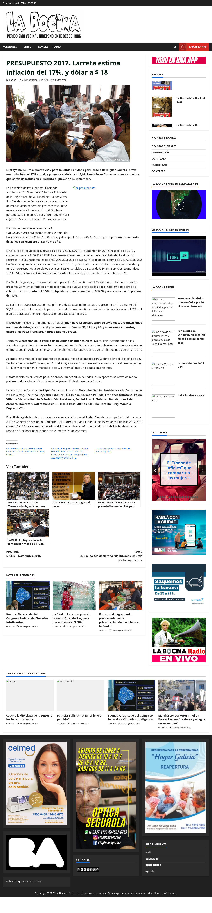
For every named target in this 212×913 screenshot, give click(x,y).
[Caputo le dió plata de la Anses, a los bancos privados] (30, 695)
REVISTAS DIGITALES (164, 146)
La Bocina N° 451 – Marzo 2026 (188, 113)
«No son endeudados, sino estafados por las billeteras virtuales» (191, 302)
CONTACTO (158, 171)
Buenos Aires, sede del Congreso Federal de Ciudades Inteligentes (27, 618)
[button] (160, 497)
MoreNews (154, 893)
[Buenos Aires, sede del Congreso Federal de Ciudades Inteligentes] (28, 595)
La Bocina (11, 79)
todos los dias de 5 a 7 (191, 395)
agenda (150, 871)
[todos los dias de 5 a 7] (163, 406)
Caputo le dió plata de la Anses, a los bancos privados (29, 717)
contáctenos (153, 865)
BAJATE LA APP (198, 46)
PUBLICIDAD (159, 165)
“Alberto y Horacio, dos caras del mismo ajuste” (113, 450)
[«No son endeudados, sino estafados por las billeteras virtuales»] (163, 308)
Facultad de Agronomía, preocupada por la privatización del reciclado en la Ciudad (119, 620)
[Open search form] (174, 47)
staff (148, 852)
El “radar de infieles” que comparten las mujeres (178, 470)
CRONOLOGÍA (160, 152)
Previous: (23, 554)
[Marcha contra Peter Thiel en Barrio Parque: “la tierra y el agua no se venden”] (182, 695)
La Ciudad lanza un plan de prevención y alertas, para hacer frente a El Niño (71, 618)
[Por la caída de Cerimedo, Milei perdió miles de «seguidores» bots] (163, 341)
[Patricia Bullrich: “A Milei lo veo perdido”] (81, 695)
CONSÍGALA (159, 158)
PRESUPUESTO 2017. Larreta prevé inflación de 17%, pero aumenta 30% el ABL (25, 451)
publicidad (151, 858)
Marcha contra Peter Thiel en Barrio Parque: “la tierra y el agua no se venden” (181, 719)
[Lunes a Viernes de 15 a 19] (163, 373)
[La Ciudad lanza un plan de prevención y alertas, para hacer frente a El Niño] (74, 595)
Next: (110, 556)
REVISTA (43, 47)
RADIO (57, 47)
